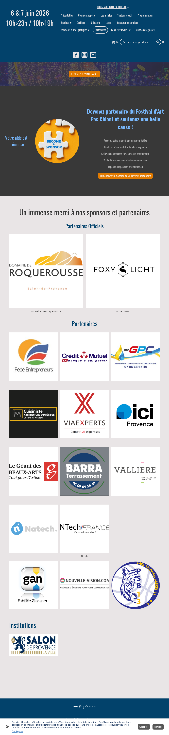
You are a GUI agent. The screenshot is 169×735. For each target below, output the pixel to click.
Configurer (17, 731)
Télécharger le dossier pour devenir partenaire (125, 175)
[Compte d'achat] (163, 42)
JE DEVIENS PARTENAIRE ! (84, 74)
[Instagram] (84, 55)
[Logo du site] (30, 30)
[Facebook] (76, 55)
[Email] (93, 55)
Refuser (158, 726)
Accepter (143, 726)
